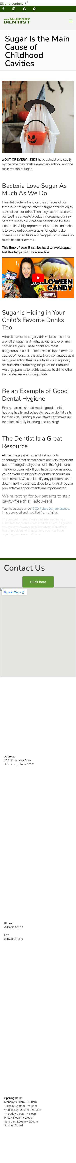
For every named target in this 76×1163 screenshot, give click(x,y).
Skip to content (12, 3)
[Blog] (34, 8)
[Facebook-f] (3, 8)
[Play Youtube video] (38, 277)
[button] (70, 21)
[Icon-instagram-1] (13, 8)
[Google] (24, 8)
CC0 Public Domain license (51, 508)
